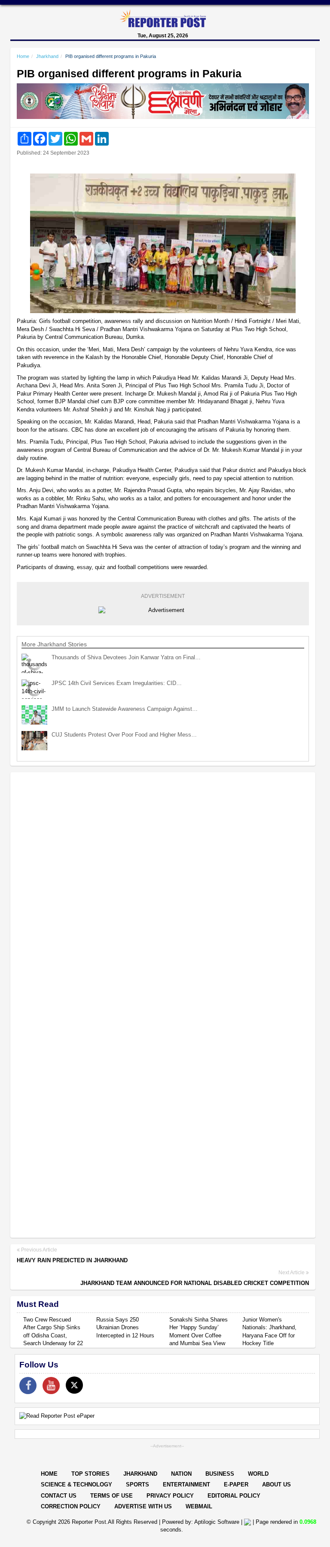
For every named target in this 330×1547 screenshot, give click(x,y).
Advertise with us (143, 1506)
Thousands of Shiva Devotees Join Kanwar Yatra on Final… (126, 657)
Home (23, 56)
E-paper (236, 1484)
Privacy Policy (170, 1495)
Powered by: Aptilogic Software (200, 1522)
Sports (137, 1484)
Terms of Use (111, 1495)
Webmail (199, 1506)
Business (219, 1474)
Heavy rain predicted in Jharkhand (72, 1260)
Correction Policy (71, 1506)
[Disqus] (163, 890)
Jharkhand (47, 56)
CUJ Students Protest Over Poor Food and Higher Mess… (124, 734)
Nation (181, 1474)
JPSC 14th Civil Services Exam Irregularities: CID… (117, 683)
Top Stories (90, 1474)
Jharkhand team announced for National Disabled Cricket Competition (194, 1283)
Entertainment (186, 1484)
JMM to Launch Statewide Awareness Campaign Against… (125, 709)
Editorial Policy (234, 1495)
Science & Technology (76, 1484)
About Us (276, 1484)
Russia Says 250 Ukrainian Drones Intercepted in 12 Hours (125, 1327)
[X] (74, 1385)
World (258, 1474)
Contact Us (58, 1495)
